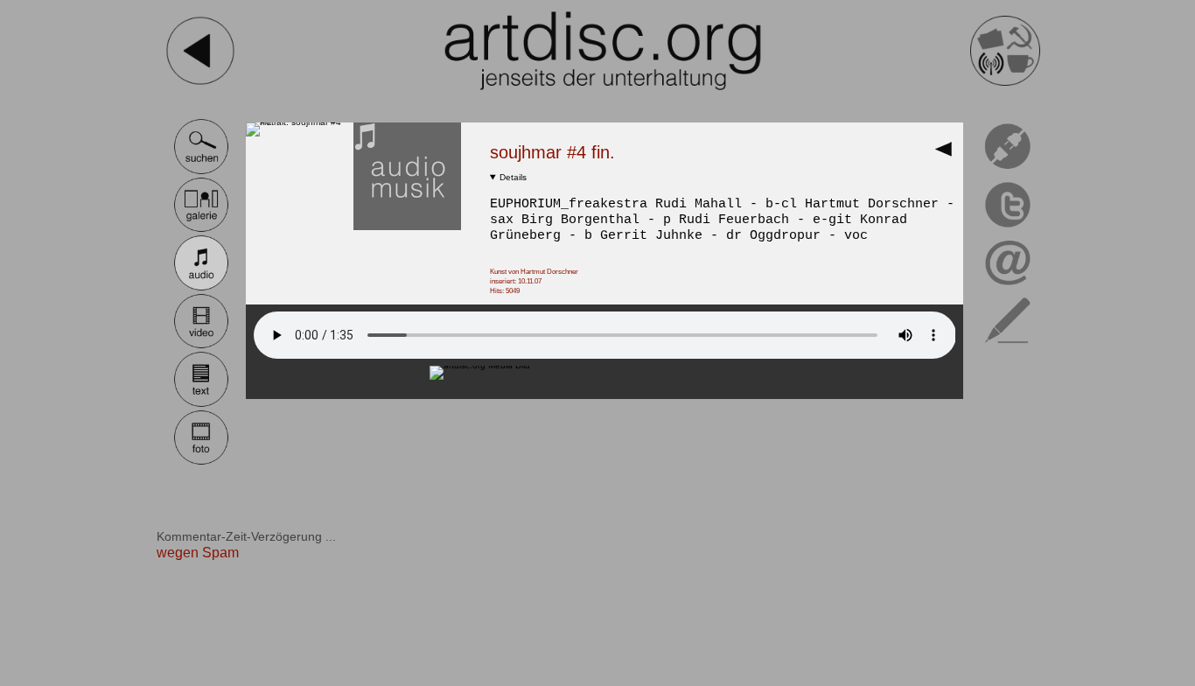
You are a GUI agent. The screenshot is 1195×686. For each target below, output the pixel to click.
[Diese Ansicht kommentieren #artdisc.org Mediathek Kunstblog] (1008, 346)
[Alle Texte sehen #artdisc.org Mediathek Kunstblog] (201, 405)
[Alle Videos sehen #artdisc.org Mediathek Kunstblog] (201, 346)
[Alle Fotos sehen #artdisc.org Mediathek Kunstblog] (201, 462)
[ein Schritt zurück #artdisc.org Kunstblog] (200, 83)
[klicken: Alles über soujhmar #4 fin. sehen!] (299, 122)
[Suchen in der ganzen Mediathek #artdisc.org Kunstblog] (201, 172)
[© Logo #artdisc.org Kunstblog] (602, 50)
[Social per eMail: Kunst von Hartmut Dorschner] (1008, 288)
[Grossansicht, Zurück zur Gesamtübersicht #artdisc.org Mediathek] (948, 154)
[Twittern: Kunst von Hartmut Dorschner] (1008, 229)
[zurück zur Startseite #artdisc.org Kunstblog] (1005, 83)
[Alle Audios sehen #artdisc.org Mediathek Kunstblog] (201, 288)
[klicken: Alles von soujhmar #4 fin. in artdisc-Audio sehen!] (407, 227)
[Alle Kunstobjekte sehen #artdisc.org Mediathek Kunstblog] (201, 229)
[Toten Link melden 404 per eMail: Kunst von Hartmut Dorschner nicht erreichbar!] (1008, 172)
